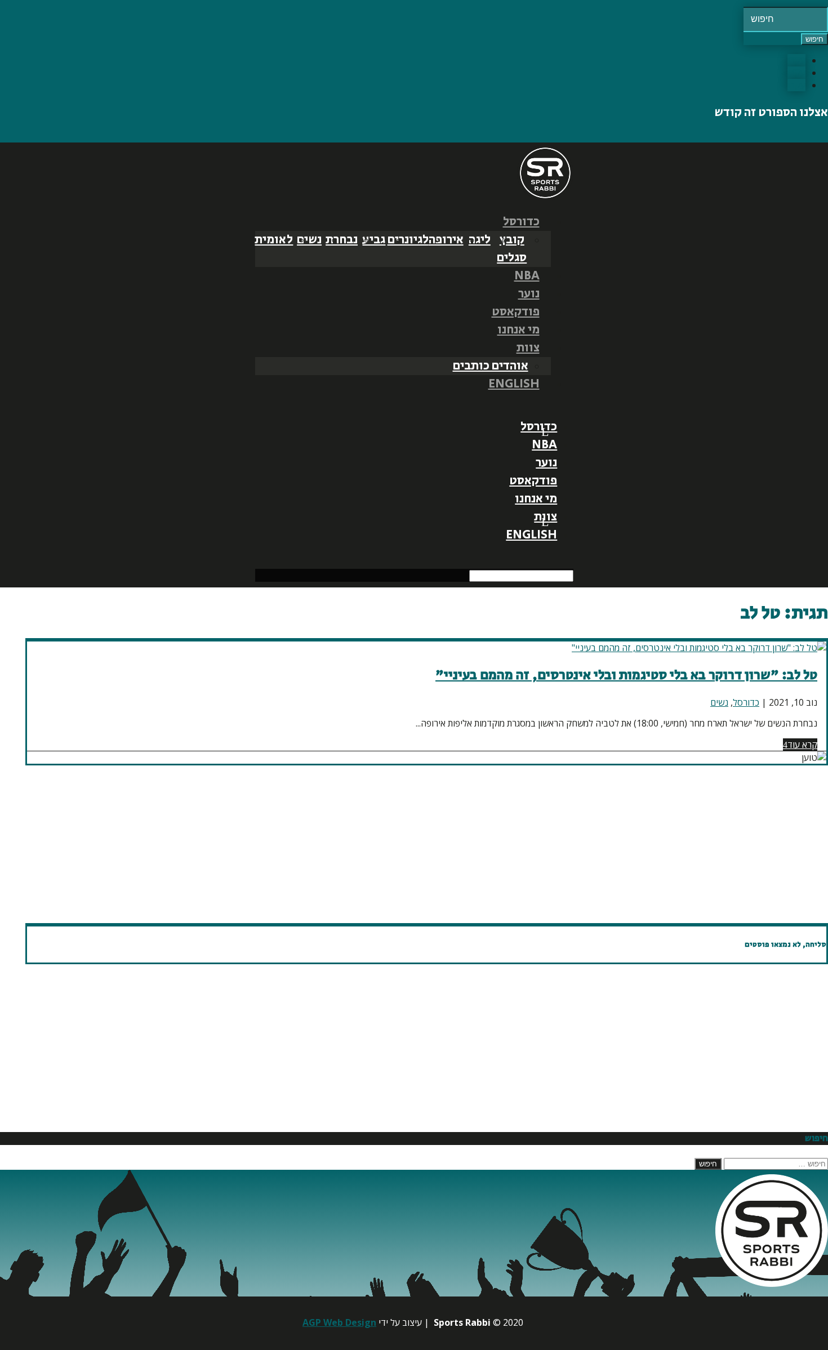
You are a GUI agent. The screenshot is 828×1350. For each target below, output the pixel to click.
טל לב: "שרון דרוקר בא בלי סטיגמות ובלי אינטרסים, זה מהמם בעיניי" (626, 675)
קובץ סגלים (512, 249)
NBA (527, 276)
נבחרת (342, 240)
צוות (528, 348)
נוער (529, 294)
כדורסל (521, 222)
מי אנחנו (518, 330)
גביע (373, 240)
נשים (309, 240)
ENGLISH (514, 384)
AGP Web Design (339, 1322)
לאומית (274, 240)
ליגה (480, 240)
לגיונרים (408, 240)
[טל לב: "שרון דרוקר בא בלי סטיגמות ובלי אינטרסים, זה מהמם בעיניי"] (699, 647)
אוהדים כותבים (490, 366)
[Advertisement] (490, 844)
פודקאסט (516, 312)
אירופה (446, 240)
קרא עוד (802, 744)
